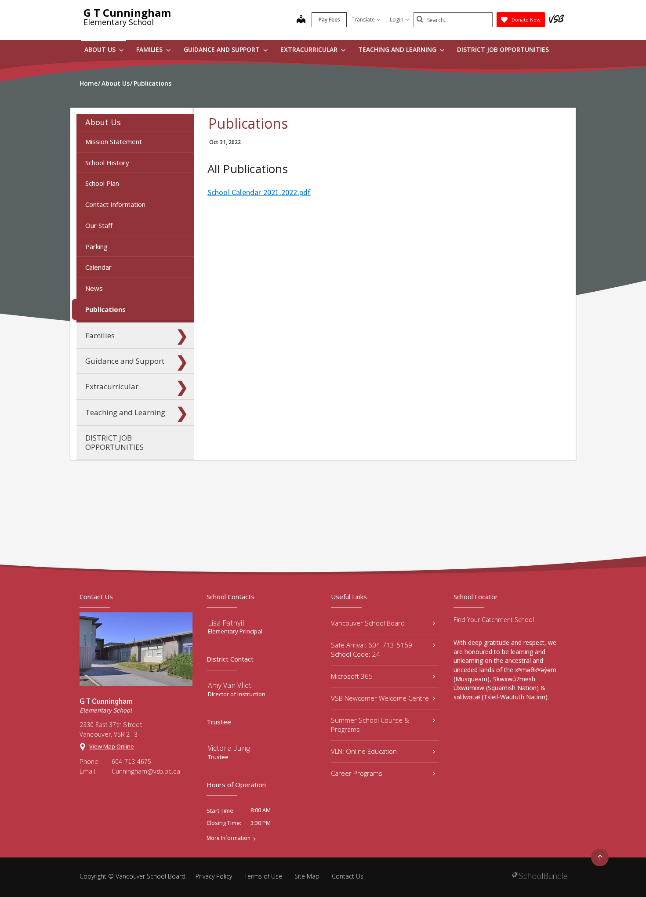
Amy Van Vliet (229, 685)
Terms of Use (263, 876)
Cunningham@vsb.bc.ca (146, 771)
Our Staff (99, 225)
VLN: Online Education (364, 751)
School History (107, 162)
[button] (182, 122)
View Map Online (111, 746)
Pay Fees (329, 19)
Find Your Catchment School (494, 619)
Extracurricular (309, 49)
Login (396, 19)
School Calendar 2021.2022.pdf (259, 192)
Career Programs (356, 773)
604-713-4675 (131, 761)
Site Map (306, 876)
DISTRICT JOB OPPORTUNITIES (503, 49)
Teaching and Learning (398, 49)
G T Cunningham (127, 12)
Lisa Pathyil (226, 623)
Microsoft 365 (352, 676)
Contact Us (347, 876)
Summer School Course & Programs (370, 725)
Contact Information (115, 204)
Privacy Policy (214, 876)
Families (150, 49)
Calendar (98, 267)
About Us (100, 49)
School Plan (102, 183)
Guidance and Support (222, 49)
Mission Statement (113, 141)
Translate (363, 19)
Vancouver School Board (368, 622)
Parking (96, 246)
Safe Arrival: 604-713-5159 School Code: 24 (371, 649)
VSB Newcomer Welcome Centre (380, 698)
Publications (105, 309)
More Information (228, 838)
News (94, 288)
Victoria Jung (229, 748)
